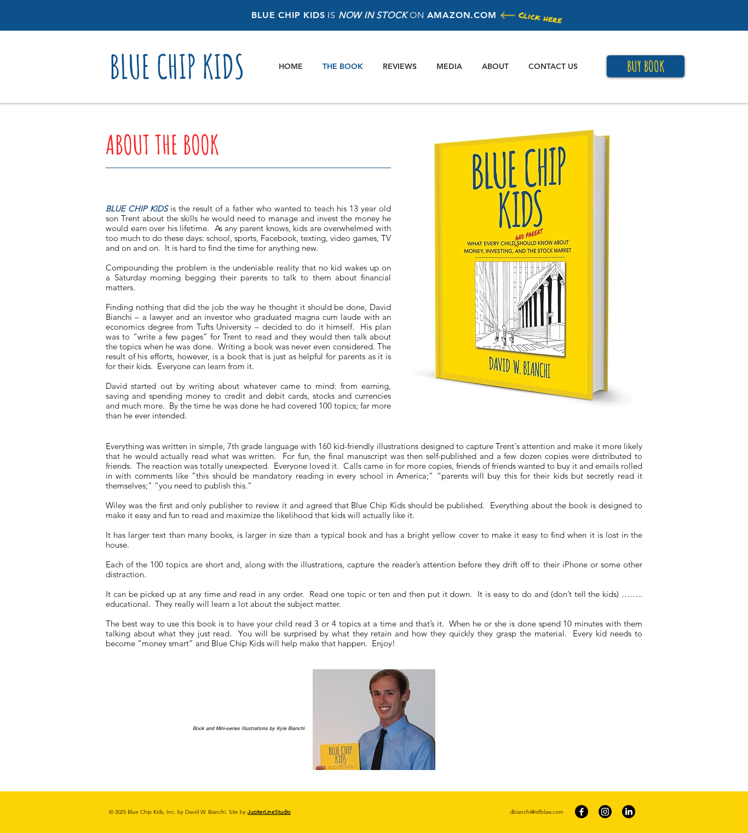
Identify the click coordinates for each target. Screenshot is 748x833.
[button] (527, 266)
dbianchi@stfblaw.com (536, 811)
